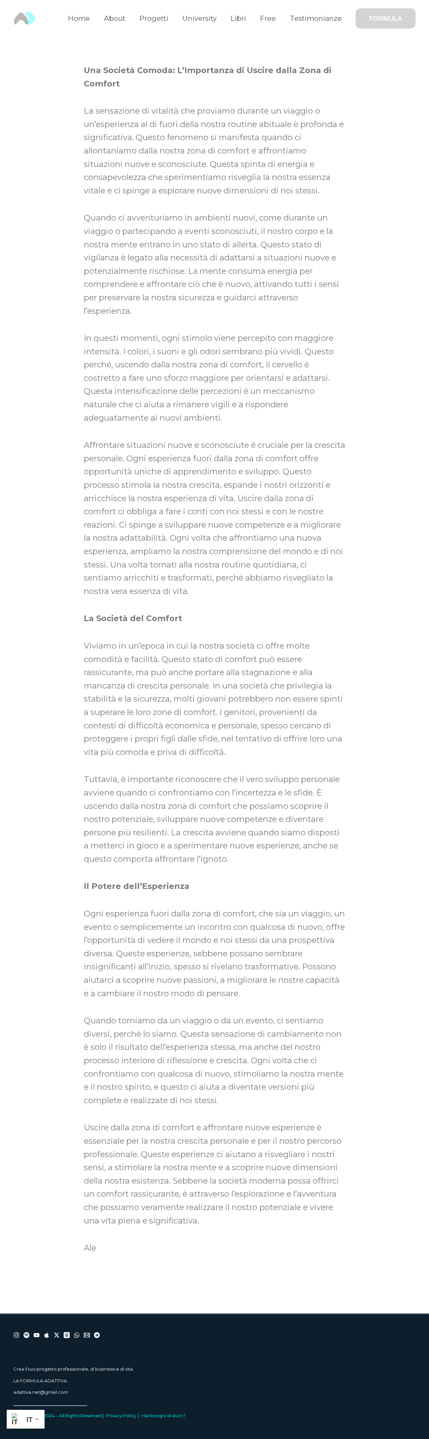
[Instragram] (16, 1335)
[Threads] (67, 1335)
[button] (386, 18)
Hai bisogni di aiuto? (163, 1415)
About (114, 18)
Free (268, 18)
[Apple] (47, 1335)
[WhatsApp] (77, 1335)
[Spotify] (26, 1335)
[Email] (87, 1335)
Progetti (153, 18)
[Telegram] (97, 1335)
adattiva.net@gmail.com (40, 1392)
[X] (57, 1335)
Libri (238, 18)
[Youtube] (37, 1335)
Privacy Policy (121, 1415)
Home (79, 18)
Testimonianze (316, 18)
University (199, 18)
